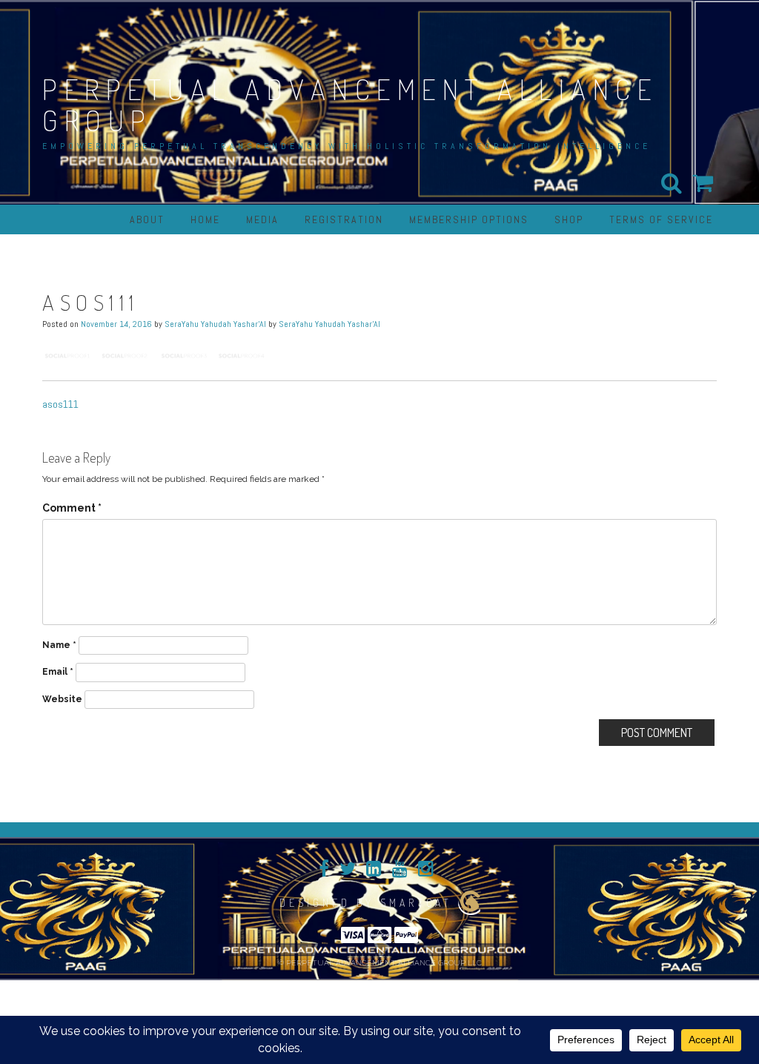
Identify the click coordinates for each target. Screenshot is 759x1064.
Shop (568, 219)
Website (62, 699)
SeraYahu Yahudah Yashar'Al (215, 324)
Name (59, 645)
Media (262, 219)
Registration (344, 219)
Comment (72, 508)
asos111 (60, 404)
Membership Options (468, 219)
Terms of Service (661, 219)
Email (57, 672)
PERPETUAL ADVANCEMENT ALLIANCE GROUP (349, 104)
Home (205, 219)
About (147, 219)
